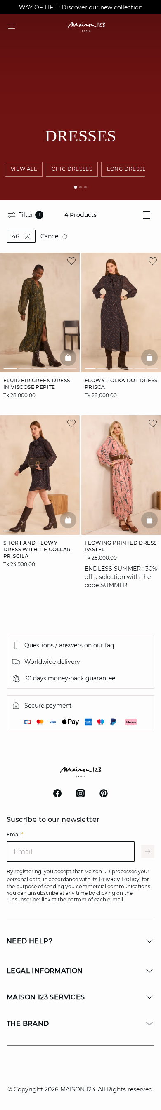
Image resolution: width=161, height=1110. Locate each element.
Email (15, 834)
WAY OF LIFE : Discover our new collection (80, 7)
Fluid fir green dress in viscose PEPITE (36, 383)
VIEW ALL (24, 169)
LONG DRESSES (128, 169)
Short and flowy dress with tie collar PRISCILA (37, 549)
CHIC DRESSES (72, 169)
